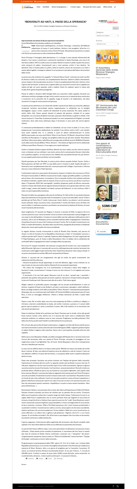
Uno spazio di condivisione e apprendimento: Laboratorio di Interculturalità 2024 (106, 147)
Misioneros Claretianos (26, 486)
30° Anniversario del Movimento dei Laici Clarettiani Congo (106, 107)
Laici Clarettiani (101, 115)
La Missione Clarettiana (69, 26)
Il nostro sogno (76, 7)
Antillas (46, 26)
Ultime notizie (107, 7)
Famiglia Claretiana (55, 26)
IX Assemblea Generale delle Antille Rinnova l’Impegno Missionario (107, 71)
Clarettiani (46, 7)
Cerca (115, 231)
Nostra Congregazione (59, 7)
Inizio (38, 7)
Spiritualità (99, 158)
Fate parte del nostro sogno (92, 7)
